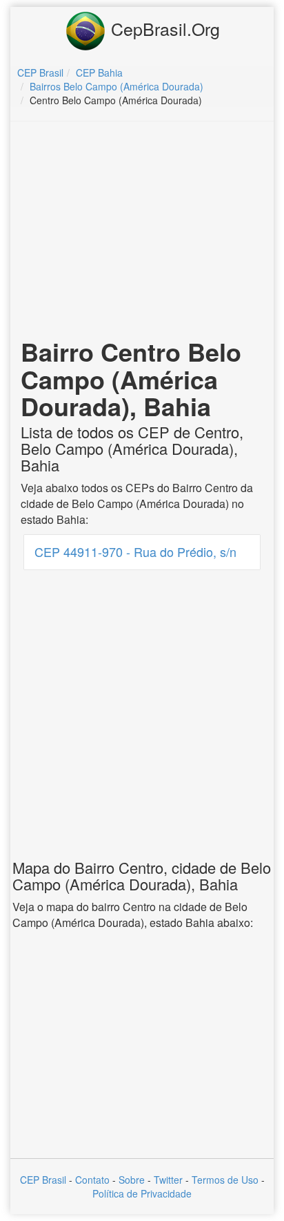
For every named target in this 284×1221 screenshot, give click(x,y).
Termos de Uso (225, 1179)
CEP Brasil (43, 1179)
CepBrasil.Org (163, 28)
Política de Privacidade (142, 1193)
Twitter (168, 1179)
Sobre (132, 1179)
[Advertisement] (142, 232)
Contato (92, 1179)
